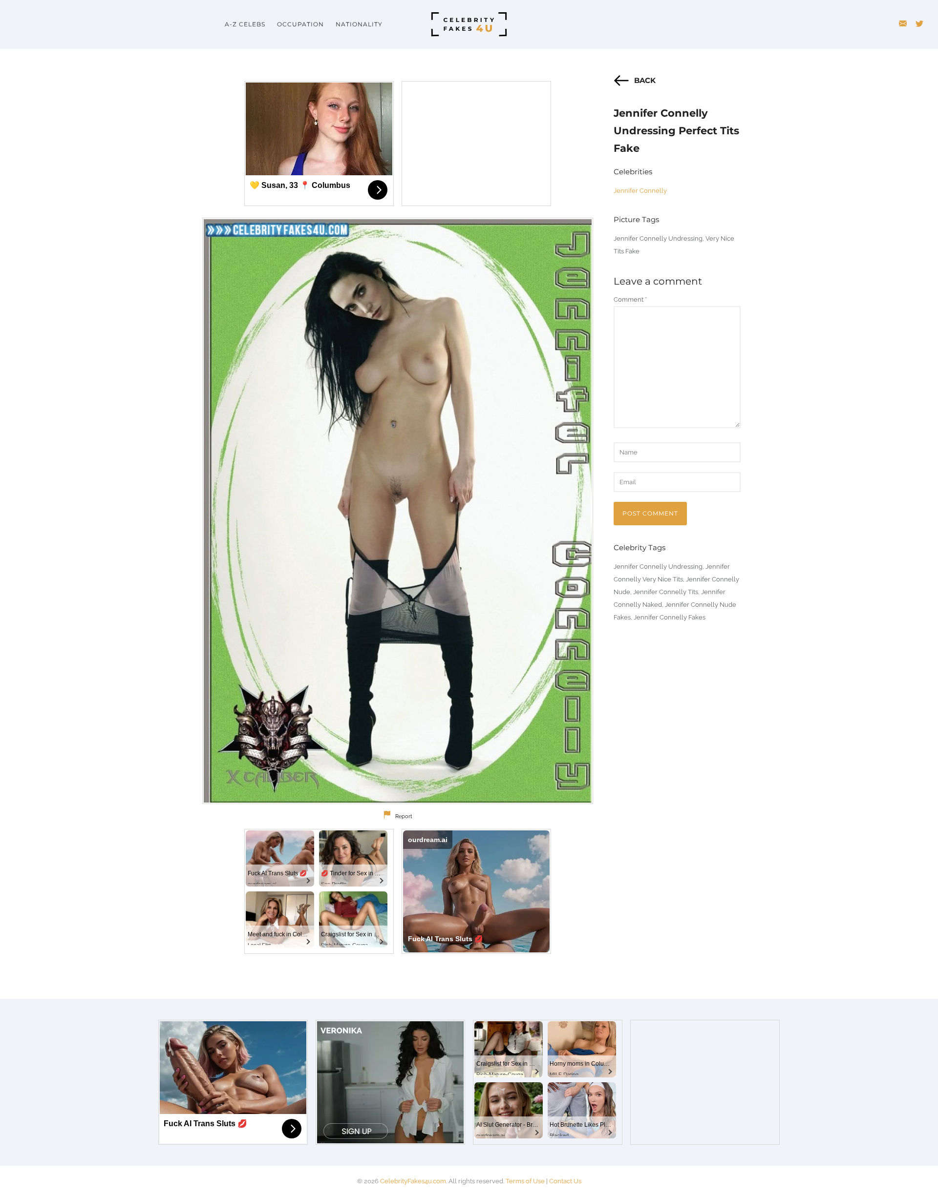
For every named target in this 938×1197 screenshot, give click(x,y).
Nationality (359, 24)
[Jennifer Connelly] (397, 511)
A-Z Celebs (245, 24)
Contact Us (565, 1181)
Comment (630, 299)
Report (403, 816)
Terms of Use (525, 1181)
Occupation (300, 24)
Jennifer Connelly (640, 190)
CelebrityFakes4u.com (413, 1181)
